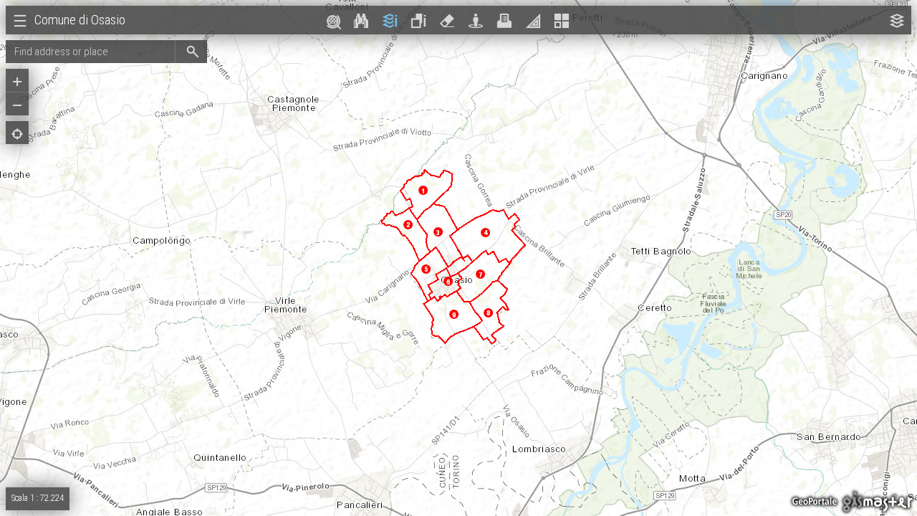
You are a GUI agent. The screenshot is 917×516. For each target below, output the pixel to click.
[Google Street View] (475, 20)
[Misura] (533, 20)
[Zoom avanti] (17, 81)
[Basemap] (561, 20)
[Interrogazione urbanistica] (418, 20)
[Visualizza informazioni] (389, 20)
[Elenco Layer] (897, 20)
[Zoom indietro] (17, 105)
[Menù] (20, 20)
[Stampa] (504, 20)
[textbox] (90, 51)
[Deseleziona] (447, 20)
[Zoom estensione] (332, 20)
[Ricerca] (361, 20)
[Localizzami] (17, 134)
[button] (191, 51)
